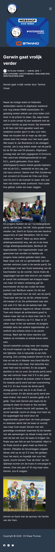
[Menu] (50, 9)
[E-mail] (13, 545)
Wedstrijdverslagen (13, 76)
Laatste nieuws (26, 74)
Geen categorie (10, 74)
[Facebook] (4, 545)
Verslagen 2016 (42, 74)
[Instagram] (8, 545)
